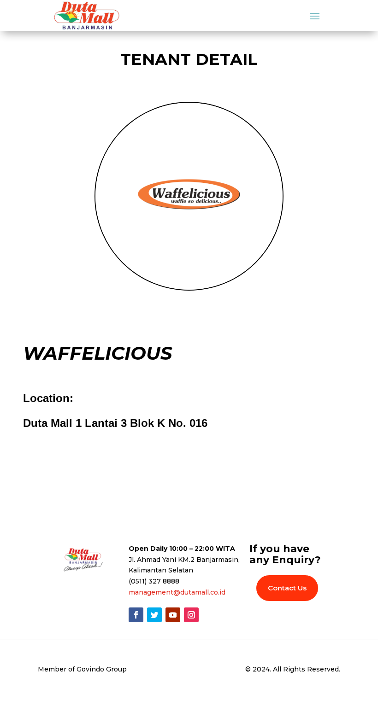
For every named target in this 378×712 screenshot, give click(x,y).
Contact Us (287, 588)
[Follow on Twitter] (154, 614)
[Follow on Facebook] (136, 614)
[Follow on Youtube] (172, 614)
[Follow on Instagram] (191, 614)
